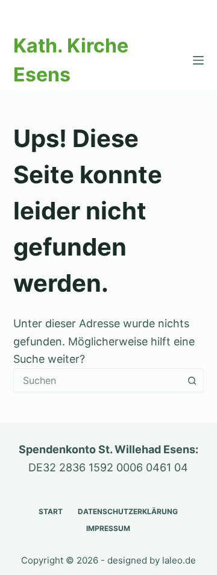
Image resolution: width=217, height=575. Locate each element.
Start (51, 511)
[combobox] (97, 380)
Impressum (108, 528)
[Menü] (198, 60)
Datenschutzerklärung (128, 511)
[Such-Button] (191, 380)
